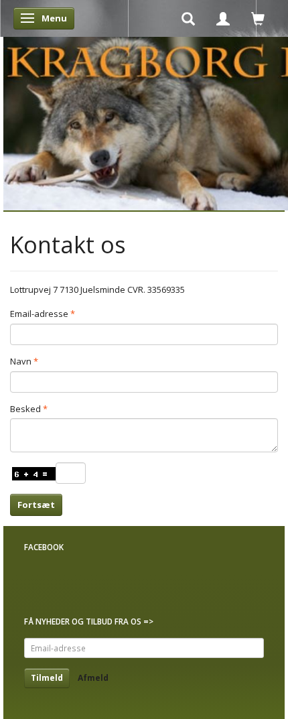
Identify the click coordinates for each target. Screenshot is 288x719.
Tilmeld (47, 677)
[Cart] (258, 18)
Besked (25, 409)
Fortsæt (36, 505)
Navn (20, 361)
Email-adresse (39, 314)
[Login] (223, 18)
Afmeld (93, 677)
